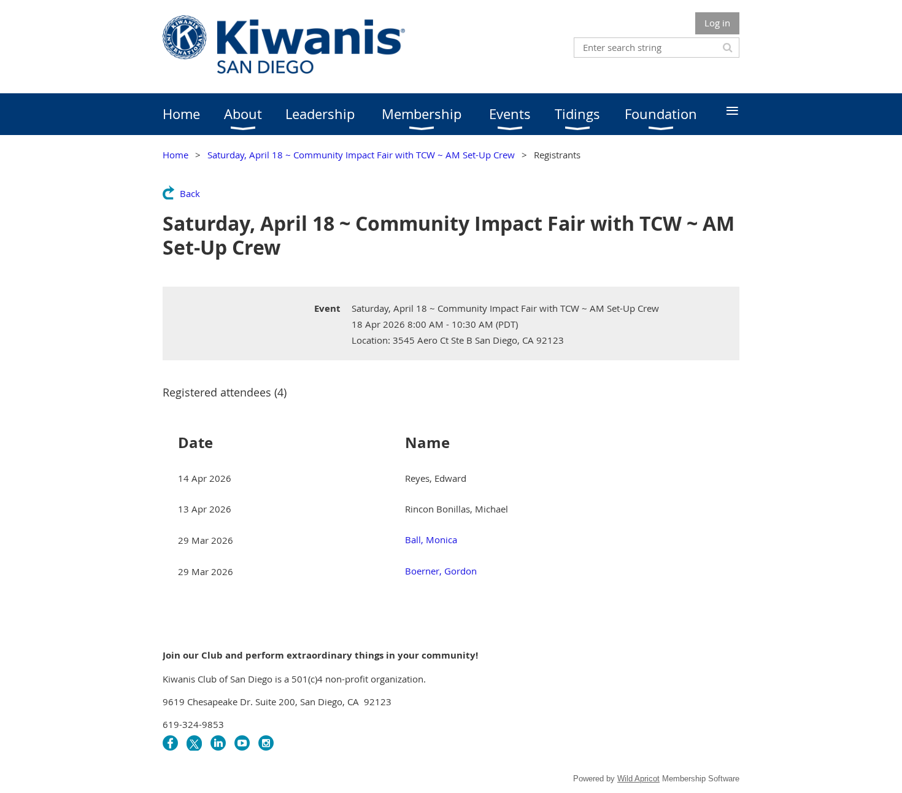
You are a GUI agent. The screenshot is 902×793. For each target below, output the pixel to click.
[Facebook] (170, 743)
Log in (717, 23)
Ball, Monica (431, 539)
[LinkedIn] (218, 743)
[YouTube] (242, 743)
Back (190, 193)
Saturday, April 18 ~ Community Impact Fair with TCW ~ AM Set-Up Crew (361, 155)
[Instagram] (266, 743)
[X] (194, 743)
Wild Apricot (638, 778)
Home (175, 155)
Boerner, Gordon (441, 571)
